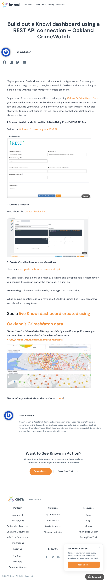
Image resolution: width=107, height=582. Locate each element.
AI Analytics (18, 520)
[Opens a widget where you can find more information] (94, 577)
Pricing (51, 4)
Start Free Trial (65, 471)
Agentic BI (17, 515)
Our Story (18, 556)
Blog (88, 520)
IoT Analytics (53, 514)
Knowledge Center (88, 531)
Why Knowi (41, 4)
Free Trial (92, 537)
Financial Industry (53, 532)
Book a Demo (40, 471)
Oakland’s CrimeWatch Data (82, 98)
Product (28, 4)
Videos (88, 526)
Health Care (53, 520)
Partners (17, 561)
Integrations (18, 542)
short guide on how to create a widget (38, 269)
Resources (60, 4)
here (60, 398)
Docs (88, 515)
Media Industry (53, 526)
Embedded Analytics (17, 526)
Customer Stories (17, 567)
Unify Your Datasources (18, 537)
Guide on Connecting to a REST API (39, 129)
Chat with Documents (18, 531)
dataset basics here (36, 211)
